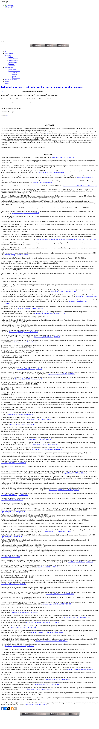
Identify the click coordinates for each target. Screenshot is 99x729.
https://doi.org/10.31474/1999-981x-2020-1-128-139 (47, 632)
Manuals (14, 76)
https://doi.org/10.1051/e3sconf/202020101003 (56, 604)
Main (6, 51)
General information (9, 53)
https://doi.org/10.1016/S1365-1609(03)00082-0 (64, 490)
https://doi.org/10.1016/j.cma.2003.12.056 (58, 531)
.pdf (7, 115)
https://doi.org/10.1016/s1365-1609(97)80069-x (19, 646)
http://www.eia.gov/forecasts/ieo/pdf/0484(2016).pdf (50, 313)
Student (49, 45)
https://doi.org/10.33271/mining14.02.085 (80, 669)
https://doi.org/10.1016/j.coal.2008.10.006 (13, 463)
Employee (61, 45)
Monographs (15, 74)
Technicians (11, 64)
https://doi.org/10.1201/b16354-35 (48, 567)
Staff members (8, 55)
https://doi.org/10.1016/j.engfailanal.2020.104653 (47, 449)
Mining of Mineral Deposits (11, 79)
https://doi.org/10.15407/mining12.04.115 (29, 369)
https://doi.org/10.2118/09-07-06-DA (12, 500)
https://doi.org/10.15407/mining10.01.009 (39, 419)
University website (57, 714)
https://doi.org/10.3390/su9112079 (11, 537)
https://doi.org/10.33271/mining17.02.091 (13, 512)
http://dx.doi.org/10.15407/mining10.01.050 (28, 379)
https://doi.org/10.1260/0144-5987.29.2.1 (40, 439)
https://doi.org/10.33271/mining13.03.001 (13, 584)
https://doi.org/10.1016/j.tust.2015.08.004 (76, 473)
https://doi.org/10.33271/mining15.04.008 (39, 689)
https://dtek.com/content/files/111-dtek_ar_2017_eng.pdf (80, 186)
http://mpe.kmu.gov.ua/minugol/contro (16, 255)
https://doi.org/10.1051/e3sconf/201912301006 (60, 594)
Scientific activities (9, 67)
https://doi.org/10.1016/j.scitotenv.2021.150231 (23, 332)
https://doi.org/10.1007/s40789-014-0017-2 (20, 414)
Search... (3, 2)
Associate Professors (13, 58)
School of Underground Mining (34, 714)
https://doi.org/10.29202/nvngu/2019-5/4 (80, 562)
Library (73, 714)
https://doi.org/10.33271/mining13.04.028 (45, 444)
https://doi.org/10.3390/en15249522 (86, 296)
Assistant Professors (13, 60)
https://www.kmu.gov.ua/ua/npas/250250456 (25, 213)
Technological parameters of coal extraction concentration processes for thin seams (42, 87)
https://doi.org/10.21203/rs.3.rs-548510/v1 (23, 627)
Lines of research (12, 69)
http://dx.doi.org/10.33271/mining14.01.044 (77, 617)
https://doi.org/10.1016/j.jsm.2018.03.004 (21, 424)
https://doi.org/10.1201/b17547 (10, 557)
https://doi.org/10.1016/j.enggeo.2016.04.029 (14, 495)
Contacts (7, 81)
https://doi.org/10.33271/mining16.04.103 (63, 291)
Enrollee (37, 45)
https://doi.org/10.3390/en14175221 (36, 704)
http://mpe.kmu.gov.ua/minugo (42, 182)
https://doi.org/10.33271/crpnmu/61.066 (47, 684)
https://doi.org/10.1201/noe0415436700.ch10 (32, 308)
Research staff (12, 65)
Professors (11, 57)
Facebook (7, 83)
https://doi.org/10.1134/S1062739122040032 (24, 612)
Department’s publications (14, 71)
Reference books (16, 78)
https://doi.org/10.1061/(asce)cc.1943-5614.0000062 (51, 641)
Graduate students (13, 62)
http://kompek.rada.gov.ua (85, 177)
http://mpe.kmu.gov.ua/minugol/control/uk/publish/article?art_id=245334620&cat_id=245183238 (66, 239)
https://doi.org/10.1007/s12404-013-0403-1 (58, 679)
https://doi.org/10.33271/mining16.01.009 (47, 337)
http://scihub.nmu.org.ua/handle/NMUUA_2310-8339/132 (44, 622)
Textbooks (14, 72)
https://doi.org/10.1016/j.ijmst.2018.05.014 (51, 172)
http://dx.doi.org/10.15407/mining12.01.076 (61, 374)
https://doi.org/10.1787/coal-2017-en (63, 157)
